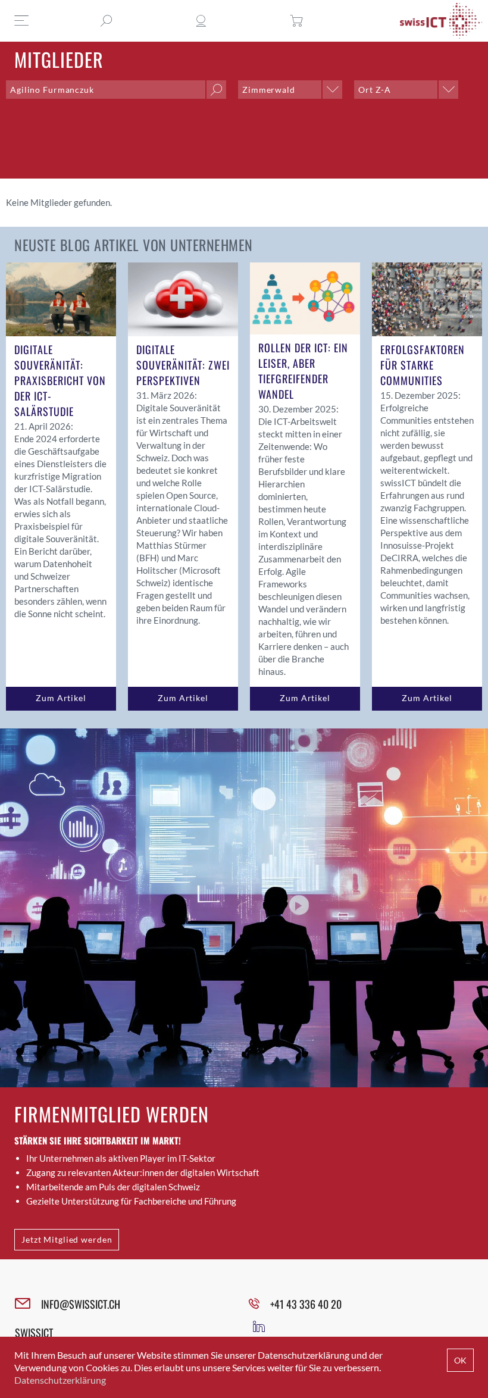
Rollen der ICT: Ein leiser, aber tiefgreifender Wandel (303, 371)
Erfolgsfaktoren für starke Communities (422, 365)
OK (460, 1360)
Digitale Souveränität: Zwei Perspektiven (183, 365)
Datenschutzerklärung (60, 1380)
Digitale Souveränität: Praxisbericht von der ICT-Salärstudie (60, 380)
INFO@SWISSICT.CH (80, 1304)
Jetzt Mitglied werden (66, 1239)
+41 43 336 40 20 (306, 1304)
